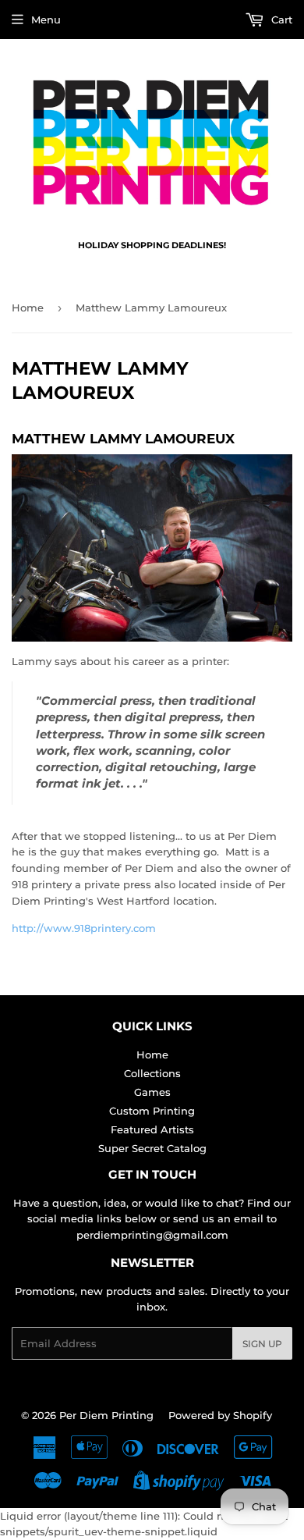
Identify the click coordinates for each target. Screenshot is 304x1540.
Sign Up (262, 1344)
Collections (152, 1073)
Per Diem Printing (106, 1415)
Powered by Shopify (220, 1415)
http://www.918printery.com (84, 928)
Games (152, 1092)
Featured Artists (152, 1129)
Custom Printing (152, 1110)
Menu (46, 19)
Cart (280, 19)
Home (28, 307)
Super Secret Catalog (152, 1148)
